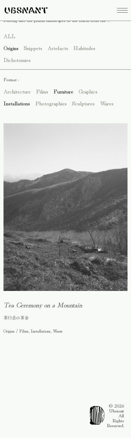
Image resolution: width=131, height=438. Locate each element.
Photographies (51, 103)
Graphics (88, 91)
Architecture (17, 91)
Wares (107, 103)
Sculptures (83, 103)
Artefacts (58, 47)
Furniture (63, 91)
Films (42, 91)
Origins (11, 47)
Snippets (33, 47)
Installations (16, 103)
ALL (9, 36)
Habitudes (84, 47)
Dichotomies (17, 59)
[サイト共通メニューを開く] (122, 10)
